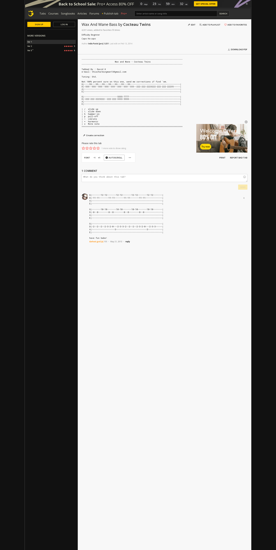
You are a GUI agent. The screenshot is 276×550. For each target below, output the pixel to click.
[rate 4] (94, 148)
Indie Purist (93, 43)
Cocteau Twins (137, 24)
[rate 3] (91, 148)
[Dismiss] (246, 3)
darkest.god (94, 241)
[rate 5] (98, 148)
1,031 (106, 43)
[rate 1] (83, 148)
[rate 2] (87, 148)
